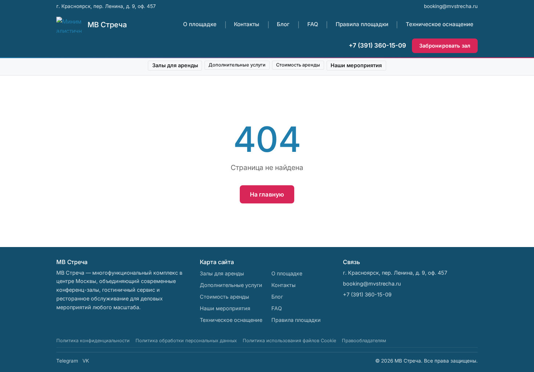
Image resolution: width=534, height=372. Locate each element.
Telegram (67, 361)
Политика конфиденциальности (93, 340)
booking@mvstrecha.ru (451, 6)
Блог (283, 24)
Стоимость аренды (298, 65)
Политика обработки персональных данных (186, 340)
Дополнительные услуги (237, 65)
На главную (267, 194)
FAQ (312, 24)
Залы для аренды (175, 65)
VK (85, 361)
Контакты (246, 24)
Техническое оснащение (439, 24)
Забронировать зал (444, 46)
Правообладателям (364, 340)
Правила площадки (362, 24)
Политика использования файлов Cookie (289, 340)
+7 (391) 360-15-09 (377, 45)
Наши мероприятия (356, 65)
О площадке (200, 24)
